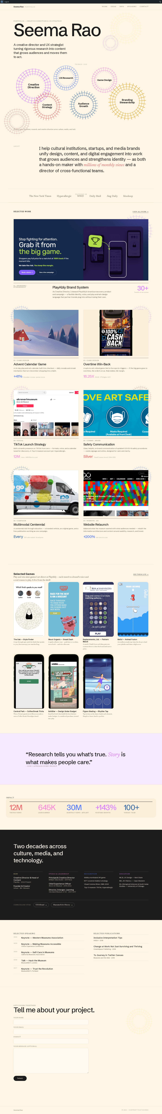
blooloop (128, 196)
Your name (18, 1017)
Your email (19, 1027)
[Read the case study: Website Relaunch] (115, 504)
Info (121, 6)
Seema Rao (18, 1110)
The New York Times (40, 196)
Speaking (131, 6)
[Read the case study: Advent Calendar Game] (46, 344)
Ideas (113, 6)
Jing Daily (112, 196)
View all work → (140, 212)
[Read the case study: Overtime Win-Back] (115, 344)
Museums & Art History (63, 905)
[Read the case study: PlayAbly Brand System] (81, 258)
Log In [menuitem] (7, 2)
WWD (80, 196)
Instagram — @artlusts (25, 1089)
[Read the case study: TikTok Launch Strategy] (46, 424)
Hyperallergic (64, 196)
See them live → (140, 574)
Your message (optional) (25, 1046)
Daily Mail (95, 196)
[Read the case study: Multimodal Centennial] (46, 504)
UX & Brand (41, 905)
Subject (17, 1037)
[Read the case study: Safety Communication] (115, 424)
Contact (144, 6)
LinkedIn (45, 1089)
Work (104, 6)
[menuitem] (2, 2)
